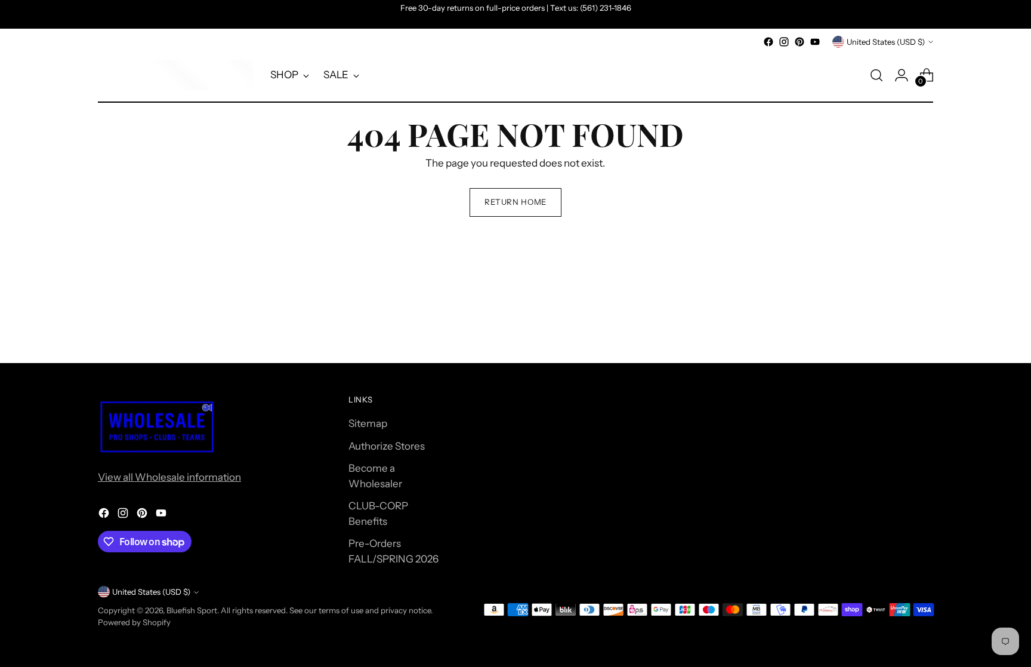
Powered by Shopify (134, 622)
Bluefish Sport (191, 610)
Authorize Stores (386, 446)
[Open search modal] (876, 75)
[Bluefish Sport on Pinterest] (799, 41)
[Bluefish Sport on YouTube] (815, 41)
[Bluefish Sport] (175, 75)
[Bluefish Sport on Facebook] (768, 41)
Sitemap (367, 423)
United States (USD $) (886, 42)
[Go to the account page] (901, 75)
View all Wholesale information (169, 477)
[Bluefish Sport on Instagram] (784, 41)
